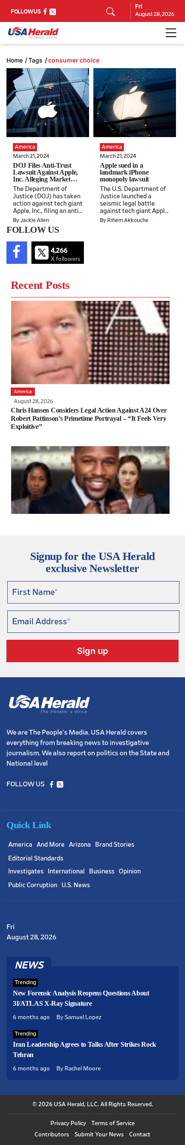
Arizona (80, 845)
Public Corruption (32, 885)
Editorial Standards (35, 858)
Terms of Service (113, 1123)
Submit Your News (99, 1135)
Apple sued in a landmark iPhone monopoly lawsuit (124, 172)
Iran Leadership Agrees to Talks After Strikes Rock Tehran (84, 1049)
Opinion (130, 871)
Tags (35, 60)
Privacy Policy (68, 1123)
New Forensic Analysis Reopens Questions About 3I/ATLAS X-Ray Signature (81, 998)
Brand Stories (114, 845)
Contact (140, 1135)
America (20, 845)
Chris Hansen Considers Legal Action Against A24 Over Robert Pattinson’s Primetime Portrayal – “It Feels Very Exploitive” (88, 418)
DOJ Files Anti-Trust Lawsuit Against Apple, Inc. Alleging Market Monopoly (45, 176)
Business (101, 871)
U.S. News (76, 885)
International (66, 871)
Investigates (25, 871)
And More (51, 845)
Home (14, 60)
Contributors (51, 1135)
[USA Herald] (33, 33)
